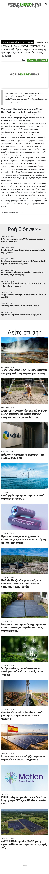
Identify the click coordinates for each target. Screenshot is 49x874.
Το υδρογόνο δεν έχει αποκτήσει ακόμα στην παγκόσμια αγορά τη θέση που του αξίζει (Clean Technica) (22, 671)
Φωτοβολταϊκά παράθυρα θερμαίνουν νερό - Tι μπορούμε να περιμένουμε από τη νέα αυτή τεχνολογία (22, 716)
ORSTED (37, 60)
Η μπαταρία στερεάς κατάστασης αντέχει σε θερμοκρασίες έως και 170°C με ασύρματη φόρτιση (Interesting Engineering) (23, 539)
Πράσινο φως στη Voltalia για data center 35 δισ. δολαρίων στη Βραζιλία (23, 456)
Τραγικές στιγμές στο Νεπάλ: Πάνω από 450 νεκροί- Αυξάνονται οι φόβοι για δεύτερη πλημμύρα (23, 284)
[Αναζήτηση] (46, 4)
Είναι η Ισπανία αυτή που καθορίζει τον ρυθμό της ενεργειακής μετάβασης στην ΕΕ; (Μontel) (23, 758)
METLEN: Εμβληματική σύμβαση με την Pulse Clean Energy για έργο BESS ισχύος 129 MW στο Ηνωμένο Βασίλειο (23, 800)
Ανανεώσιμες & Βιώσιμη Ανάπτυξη (18, 42)
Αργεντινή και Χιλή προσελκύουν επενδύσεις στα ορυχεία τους (21, 314)
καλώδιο (30, 60)
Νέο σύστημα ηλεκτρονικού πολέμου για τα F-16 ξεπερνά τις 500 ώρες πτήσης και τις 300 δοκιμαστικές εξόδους (24, 262)
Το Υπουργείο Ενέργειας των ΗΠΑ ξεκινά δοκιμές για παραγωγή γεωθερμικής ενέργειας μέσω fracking (24, 371)
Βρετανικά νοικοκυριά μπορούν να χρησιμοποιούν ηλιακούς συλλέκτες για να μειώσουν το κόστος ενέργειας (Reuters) (23, 628)
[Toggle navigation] (3, 5)
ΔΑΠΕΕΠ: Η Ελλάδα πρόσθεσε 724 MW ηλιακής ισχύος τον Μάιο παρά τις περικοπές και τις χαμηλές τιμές (24, 844)
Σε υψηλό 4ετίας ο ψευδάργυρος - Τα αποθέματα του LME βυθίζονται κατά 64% (23, 296)
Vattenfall (44, 60)
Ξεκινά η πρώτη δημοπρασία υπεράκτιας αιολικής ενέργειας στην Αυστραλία (23, 497)
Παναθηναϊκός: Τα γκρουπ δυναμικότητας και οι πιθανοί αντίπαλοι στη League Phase (23, 251)
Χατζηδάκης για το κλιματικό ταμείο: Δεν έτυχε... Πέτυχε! (20, 306)
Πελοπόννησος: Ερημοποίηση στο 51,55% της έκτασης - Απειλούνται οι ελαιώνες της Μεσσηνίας (24, 240)
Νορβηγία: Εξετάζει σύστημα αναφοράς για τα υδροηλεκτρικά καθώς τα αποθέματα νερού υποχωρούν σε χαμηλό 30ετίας (21, 584)
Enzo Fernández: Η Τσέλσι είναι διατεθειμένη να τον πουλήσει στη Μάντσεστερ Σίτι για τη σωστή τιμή (22, 273)
